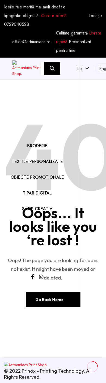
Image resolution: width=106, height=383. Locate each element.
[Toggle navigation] (37, 136)
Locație (95, 16)
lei (81, 68)
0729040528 (16, 24)
